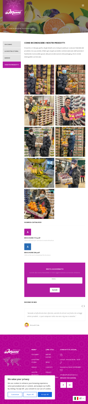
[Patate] (70, 110)
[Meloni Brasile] (70, 141)
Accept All (44, 394)
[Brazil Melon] (70, 79)
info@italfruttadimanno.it (68, 375)
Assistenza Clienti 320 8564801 (70, 367)
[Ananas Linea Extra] (39, 79)
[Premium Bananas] (39, 172)
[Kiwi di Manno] (39, 141)
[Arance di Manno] (39, 203)
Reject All (30, 394)
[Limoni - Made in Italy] (39, 110)
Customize (15, 394)
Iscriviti (54, 290)
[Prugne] (70, 172)
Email (54, 279)
